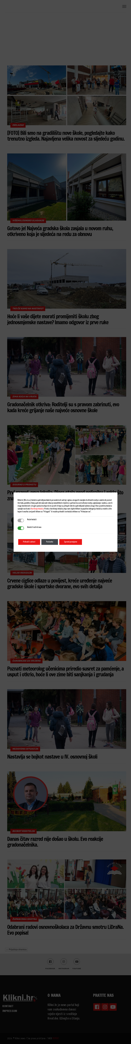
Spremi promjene (70, 542)
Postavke (49, 542)
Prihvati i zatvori (29, 542)
